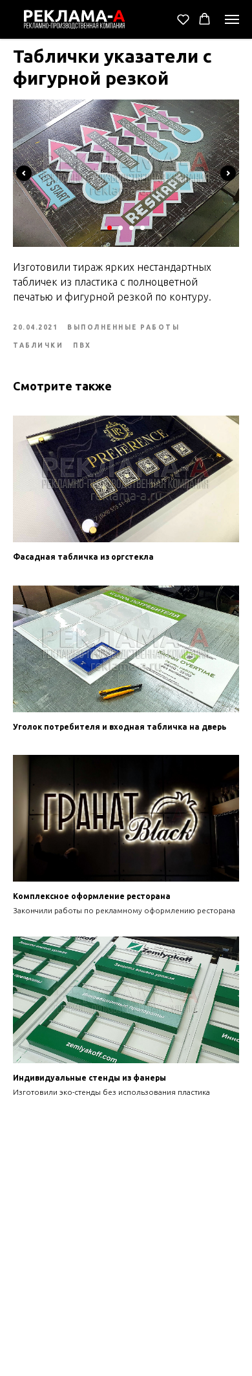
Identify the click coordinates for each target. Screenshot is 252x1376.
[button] (183, 19)
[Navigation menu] (232, 19)
